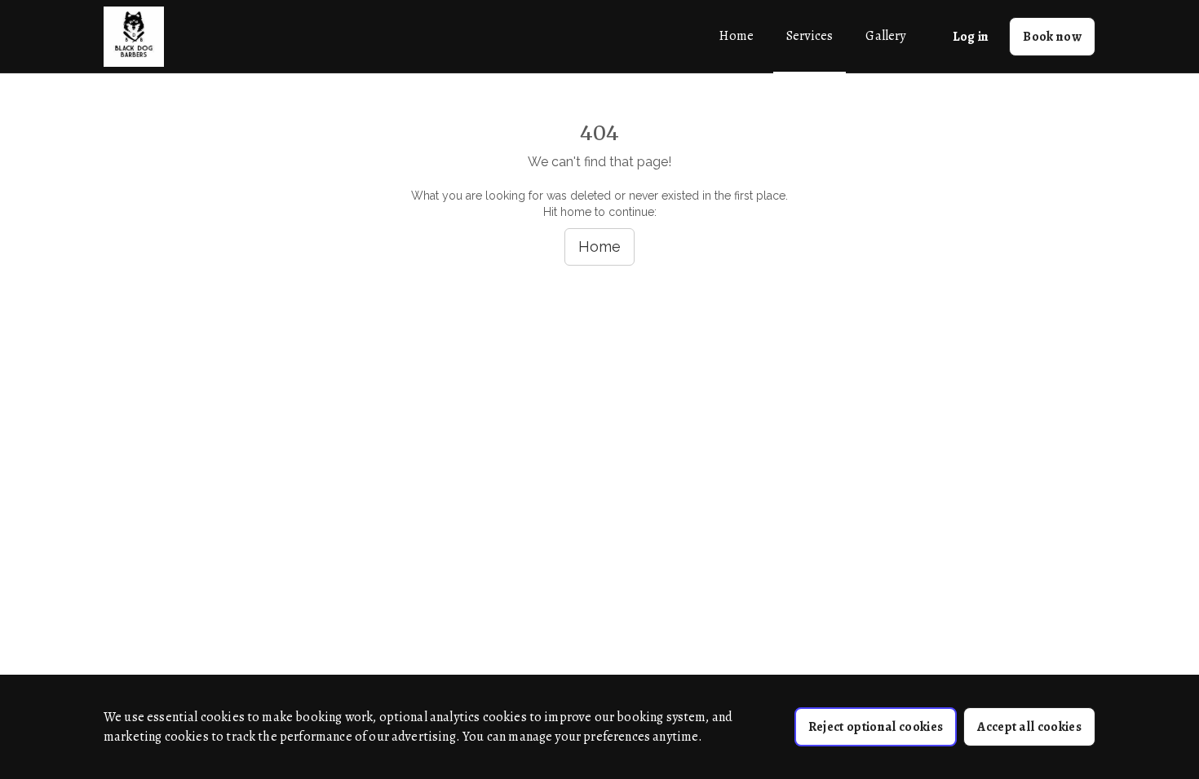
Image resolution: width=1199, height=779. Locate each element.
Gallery (885, 36)
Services (809, 36)
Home (736, 36)
